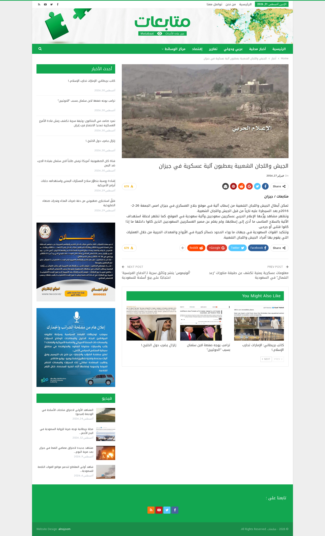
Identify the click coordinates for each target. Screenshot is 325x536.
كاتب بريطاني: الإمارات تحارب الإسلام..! (91, 81)
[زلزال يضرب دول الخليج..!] (151, 323)
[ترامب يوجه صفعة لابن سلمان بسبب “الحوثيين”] (205, 323)
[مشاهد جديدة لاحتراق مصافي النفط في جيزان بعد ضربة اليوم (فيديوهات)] (105, 453)
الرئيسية (245, 4)
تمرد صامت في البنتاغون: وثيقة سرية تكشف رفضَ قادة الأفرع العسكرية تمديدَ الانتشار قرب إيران (77, 123)
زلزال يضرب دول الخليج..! (100, 141)
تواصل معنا (214, 4)
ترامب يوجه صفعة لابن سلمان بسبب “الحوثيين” (86, 100)
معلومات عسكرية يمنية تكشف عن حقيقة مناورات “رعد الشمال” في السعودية (249, 275)
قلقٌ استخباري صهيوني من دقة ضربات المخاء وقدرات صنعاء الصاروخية (78, 203)
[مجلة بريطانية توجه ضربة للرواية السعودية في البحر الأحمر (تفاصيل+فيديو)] (105, 434)
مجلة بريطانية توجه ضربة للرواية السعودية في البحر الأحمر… (66, 431)
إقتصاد (197, 49)
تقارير (213, 49)
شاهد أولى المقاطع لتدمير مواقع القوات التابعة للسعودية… (65, 468)
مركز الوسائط (175, 49)
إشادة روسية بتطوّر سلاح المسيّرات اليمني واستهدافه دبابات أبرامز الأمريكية (78, 183)
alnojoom (64, 529)
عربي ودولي (233, 49)
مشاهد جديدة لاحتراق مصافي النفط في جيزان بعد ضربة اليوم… (66, 449)
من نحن (231, 4)
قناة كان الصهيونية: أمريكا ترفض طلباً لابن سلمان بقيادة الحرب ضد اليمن (76, 163)
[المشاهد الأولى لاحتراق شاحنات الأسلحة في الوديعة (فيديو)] (105, 415)
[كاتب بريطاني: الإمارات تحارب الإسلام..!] (259, 323)
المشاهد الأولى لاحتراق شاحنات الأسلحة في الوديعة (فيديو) (67, 412)
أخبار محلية (257, 49)
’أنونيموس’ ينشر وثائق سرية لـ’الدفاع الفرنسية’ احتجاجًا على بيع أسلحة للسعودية (156, 275)
